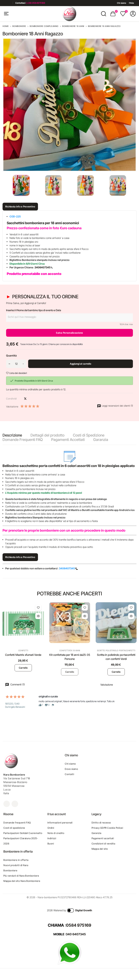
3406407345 (43, 267)
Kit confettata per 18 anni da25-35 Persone (69, 657)
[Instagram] (9, 3)
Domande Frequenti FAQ (23, 439)
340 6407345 (76, 934)
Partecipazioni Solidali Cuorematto (22, 833)
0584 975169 (78, 925)
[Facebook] (4, 3)
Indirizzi (51, 838)
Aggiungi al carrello (80, 363)
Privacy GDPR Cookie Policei (107, 827)
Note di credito (55, 833)
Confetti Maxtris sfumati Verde (23, 654)
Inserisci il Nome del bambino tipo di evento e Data (33, 310)
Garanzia (100, 439)
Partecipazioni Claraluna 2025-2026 (20, 841)
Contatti (69, 774)
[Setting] (133, 13)
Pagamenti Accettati (68, 439)
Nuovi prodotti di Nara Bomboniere (15, 868)
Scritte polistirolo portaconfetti (116, 650)
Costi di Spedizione (88, 435)
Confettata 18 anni (69, 650)
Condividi (19, 398)
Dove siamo (71, 768)
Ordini (50, 827)
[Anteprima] (38, 616)
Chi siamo (121, 3)
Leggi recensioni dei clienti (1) (117, 405)
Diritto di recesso (101, 822)
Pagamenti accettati (103, 838)
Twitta (25, 398)
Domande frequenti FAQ (17, 822)
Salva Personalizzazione (69, 332)
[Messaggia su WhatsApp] (69, 952)
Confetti (23, 650)
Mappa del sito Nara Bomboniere (21, 880)
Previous (3, 185)
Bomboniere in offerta (15, 859)
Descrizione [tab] (12, 435)
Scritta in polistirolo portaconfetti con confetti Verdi (116, 657)
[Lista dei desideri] (38, 608)
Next (134, 185)
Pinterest (31, 398)
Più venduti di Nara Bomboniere (21, 875)
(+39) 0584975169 (35, 3)
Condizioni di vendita (103, 843)
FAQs (131, 3)
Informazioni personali (60, 822)
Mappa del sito (100, 848)
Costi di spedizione (14, 827)
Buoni (50, 843)
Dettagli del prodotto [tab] (47, 435)
